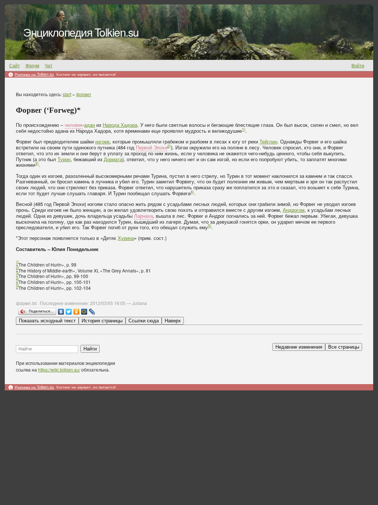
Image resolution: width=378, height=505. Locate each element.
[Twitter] (69, 311)
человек (74, 124)
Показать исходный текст (47, 320)
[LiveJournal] (92, 311)
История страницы (102, 320)
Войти (357, 65)
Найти (90, 349)
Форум (32, 65)
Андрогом (294, 209)
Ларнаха (143, 215)
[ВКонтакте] (61, 311)
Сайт (14, 65)
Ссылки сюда (143, 320)
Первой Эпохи (151, 147)
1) (243, 129)
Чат (48, 65)
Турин (64, 159)
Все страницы (343, 347)
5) (210, 225)
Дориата (113, 159)
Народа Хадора (120, 124)
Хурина (126, 237)
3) (37, 163)
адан (89, 124)
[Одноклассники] (76, 311)
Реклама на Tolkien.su (34, 74)
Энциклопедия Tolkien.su (81, 32)
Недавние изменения (298, 347)
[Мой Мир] (84, 311)
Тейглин (268, 141)
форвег (83, 94)
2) (169, 146)
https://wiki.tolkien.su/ (59, 369)
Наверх (173, 320)
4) (192, 191)
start (67, 94)
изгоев (102, 141)
